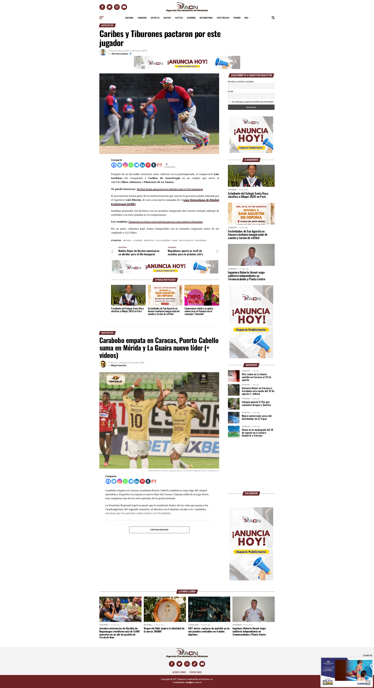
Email (230, 91)
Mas (246, 17)
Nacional (129, 17)
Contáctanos (195, 672)
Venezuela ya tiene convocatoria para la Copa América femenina (165, 221)
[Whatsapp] (131, 165)
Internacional (206, 17)
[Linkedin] (142, 165)
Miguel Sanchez (119, 365)
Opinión (236, 17)
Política (179, 17)
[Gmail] (159, 165)
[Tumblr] (153, 165)
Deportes (155, 17)
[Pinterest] (148, 165)
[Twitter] (119, 165)
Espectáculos (223, 17)
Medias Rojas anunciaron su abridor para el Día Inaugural (170, 189)
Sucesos (167, 17)
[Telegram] (136, 165)
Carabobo (142, 17)
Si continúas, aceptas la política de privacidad (252, 102)
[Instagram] (125, 165)
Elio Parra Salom (120, 54)
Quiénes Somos (179, 672)
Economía (191, 17)
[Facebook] (113, 165)
